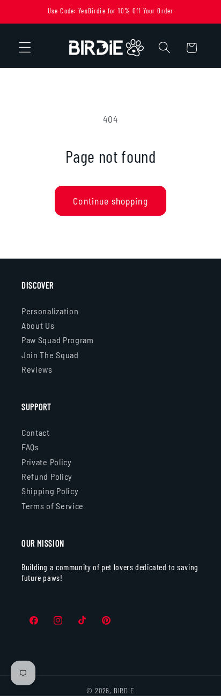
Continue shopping (110, 200)
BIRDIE (124, 690)
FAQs (30, 447)
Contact (35, 432)
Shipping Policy (49, 491)
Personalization (49, 311)
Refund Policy (46, 476)
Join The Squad (50, 355)
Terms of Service (52, 506)
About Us (38, 325)
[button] (25, 48)
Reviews (37, 369)
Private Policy (46, 462)
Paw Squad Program (57, 340)
